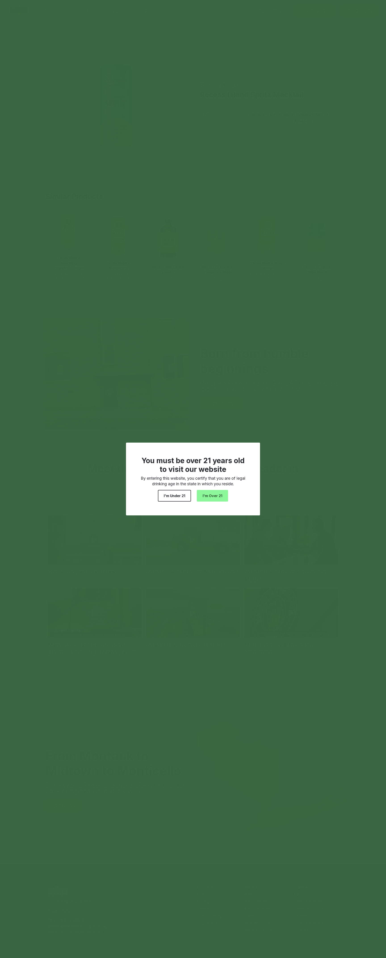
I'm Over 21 (212, 496)
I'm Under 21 (174, 496)
